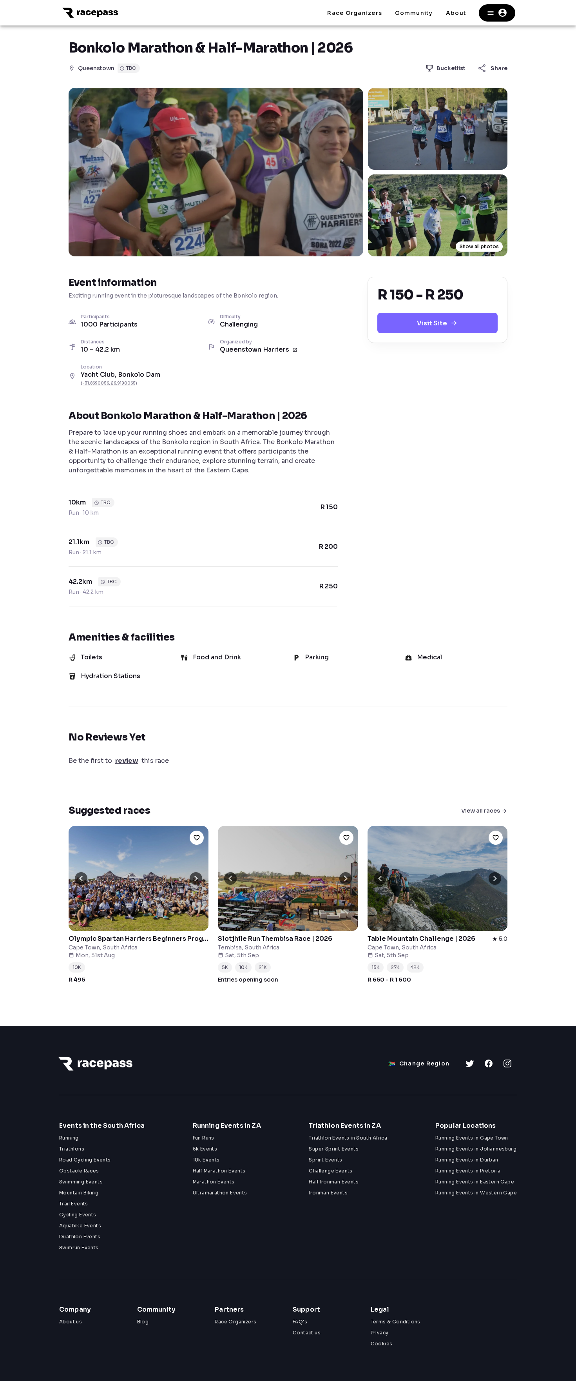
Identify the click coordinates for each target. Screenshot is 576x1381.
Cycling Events (77, 1215)
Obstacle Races (79, 1171)
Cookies (382, 1344)
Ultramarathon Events (220, 1193)
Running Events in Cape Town (471, 1138)
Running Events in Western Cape (476, 1193)
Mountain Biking (78, 1193)
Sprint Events (325, 1160)
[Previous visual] (81, 878)
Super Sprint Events (334, 1149)
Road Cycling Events (85, 1160)
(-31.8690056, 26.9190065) (109, 383)
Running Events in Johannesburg (475, 1149)
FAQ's (300, 1322)
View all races (480, 810)
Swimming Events (81, 1182)
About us (70, 1322)
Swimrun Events (79, 1247)
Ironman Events (328, 1193)
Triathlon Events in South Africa (348, 1138)
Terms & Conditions (395, 1322)
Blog (143, 1322)
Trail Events (73, 1204)
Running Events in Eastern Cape (474, 1182)
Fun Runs (203, 1138)
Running (69, 1138)
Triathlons (71, 1149)
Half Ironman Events (334, 1182)
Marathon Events (214, 1182)
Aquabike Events (80, 1226)
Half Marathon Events (219, 1171)
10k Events (206, 1160)
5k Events (205, 1149)
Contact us (307, 1333)
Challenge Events (330, 1171)
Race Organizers (235, 1322)
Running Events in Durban (466, 1160)
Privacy (380, 1333)
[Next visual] (196, 878)
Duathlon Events (79, 1236)
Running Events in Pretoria (467, 1171)
